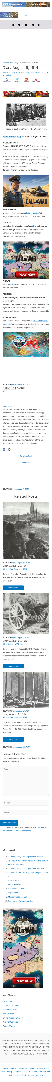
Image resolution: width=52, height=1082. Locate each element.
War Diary (25, 72)
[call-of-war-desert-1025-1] (26, 190)
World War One (9, 136)
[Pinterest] (32, 24)
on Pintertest (14, 1075)
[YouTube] (26, 24)
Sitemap (13, 1068)
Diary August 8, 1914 (20, 638)
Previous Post (26, 456)
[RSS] (39, 24)
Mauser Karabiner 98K (17, 897)
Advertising (7, 1072)
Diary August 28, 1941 (15, 565)
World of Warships (10, 1022)
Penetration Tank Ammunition (20, 901)
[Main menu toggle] (26, 15)
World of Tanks (9, 1026)
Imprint (32, 1068)
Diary (19, 136)
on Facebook (19, 1072)
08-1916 (6, 644)
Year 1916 (23, 644)
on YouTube (45, 1072)
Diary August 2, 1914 (20, 489)
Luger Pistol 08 (14, 893)
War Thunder (8, 1014)
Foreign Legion (32, 213)
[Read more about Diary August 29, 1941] (26, 689)
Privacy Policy (43, 1068)
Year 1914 (34, 72)
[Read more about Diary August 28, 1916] (26, 614)
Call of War (7, 1001)
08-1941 (6, 569)
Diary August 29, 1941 (15, 714)
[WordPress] (9, 449)
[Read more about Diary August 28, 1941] (26, 530)
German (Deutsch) (35, 1075)
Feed (24, 1075)
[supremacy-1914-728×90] (26, 94)
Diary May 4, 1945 (16, 889)
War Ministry (38, 321)
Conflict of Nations (11, 1005)
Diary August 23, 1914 (20, 384)
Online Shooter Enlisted (13, 1018)
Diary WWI (15, 72)
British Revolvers (15, 884)
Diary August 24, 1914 (20, 711)
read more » (13, 588)
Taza (34, 216)
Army (11, 284)
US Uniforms (13, 880)
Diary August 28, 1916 (15, 640)
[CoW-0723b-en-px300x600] (23, 948)
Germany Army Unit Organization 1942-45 (26, 868)
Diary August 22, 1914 (20, 747)
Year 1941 (23, 569)
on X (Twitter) (32, 1072)
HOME (5, 1068)
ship (34, 226)
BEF (19, 129)
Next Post (26, 463)
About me (23, 1068)
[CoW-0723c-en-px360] (26, 260)
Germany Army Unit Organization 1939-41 (26, 857)
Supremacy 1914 (10, 1010)
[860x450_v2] (26, 344)
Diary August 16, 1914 (20, 563)
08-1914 (6, 72)
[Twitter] (19, 24)
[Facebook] (12, 24)
